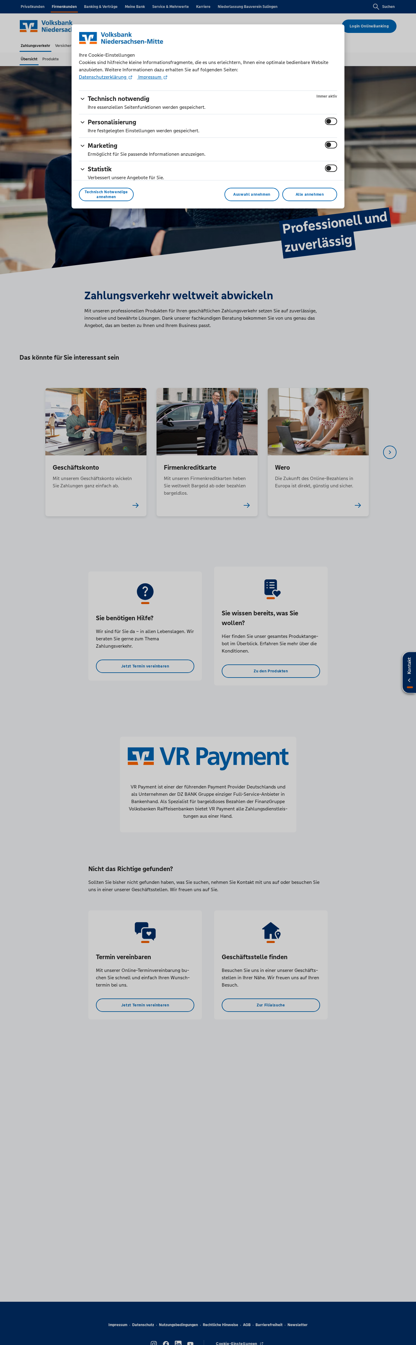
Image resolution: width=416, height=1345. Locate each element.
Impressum (150, 77)
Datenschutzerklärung (103, 77)
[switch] (331, 121)
